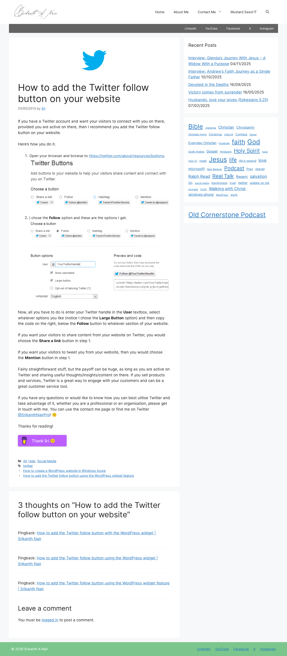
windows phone (201, 194)
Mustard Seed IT (243, 12)
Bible (195, 126)
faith (238, 142)
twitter (28, 466)
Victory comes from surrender (215, 92)
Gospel (212, 151)
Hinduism (226, 151)
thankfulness (219, 183)
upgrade (193, 189)
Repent (242, 177)
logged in (50, 620)
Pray (249, 169)
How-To (192, 161)
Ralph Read (199, 176)
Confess (241, 134)
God (253, 142)
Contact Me (207, 12)
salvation (258, 176)
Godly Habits (196, 151)
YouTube (211, 28)
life (233, 159)
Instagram (267, 28)
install (203, 160)
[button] (267, 12)
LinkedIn (190, 28)
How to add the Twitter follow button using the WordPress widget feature (78, 475)
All (25, 461)
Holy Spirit (247, 150)
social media (202, 183)
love (263, 160)
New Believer (214, 169)
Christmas (215, 134)
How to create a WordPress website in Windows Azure (64, 471)
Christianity (245, 128)
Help (31, 461)
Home (160, 12)
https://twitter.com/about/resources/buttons (126, 155)
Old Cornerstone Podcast (227, 215)
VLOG (203, 189)
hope (265, 151)
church (228, 134)
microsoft (196, 169)
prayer (260, 169)
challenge (210, 127)
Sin (190, 183)
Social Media (46, 461)
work (233, 194)
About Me (181, 12)
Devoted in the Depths (208, 84)
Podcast (234, 168)
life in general (247, 160)
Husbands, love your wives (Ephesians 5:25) (228, 100)
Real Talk (223, 176)
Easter (253, 134)
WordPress (222, 195)
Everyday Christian (202, 143)
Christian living (197, 134)
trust (233, 183)
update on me (259, 183)
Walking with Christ (227, 188)
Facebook (233, 28)
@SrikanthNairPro (34, 415)
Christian (226, 127)
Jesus (218, 159)
